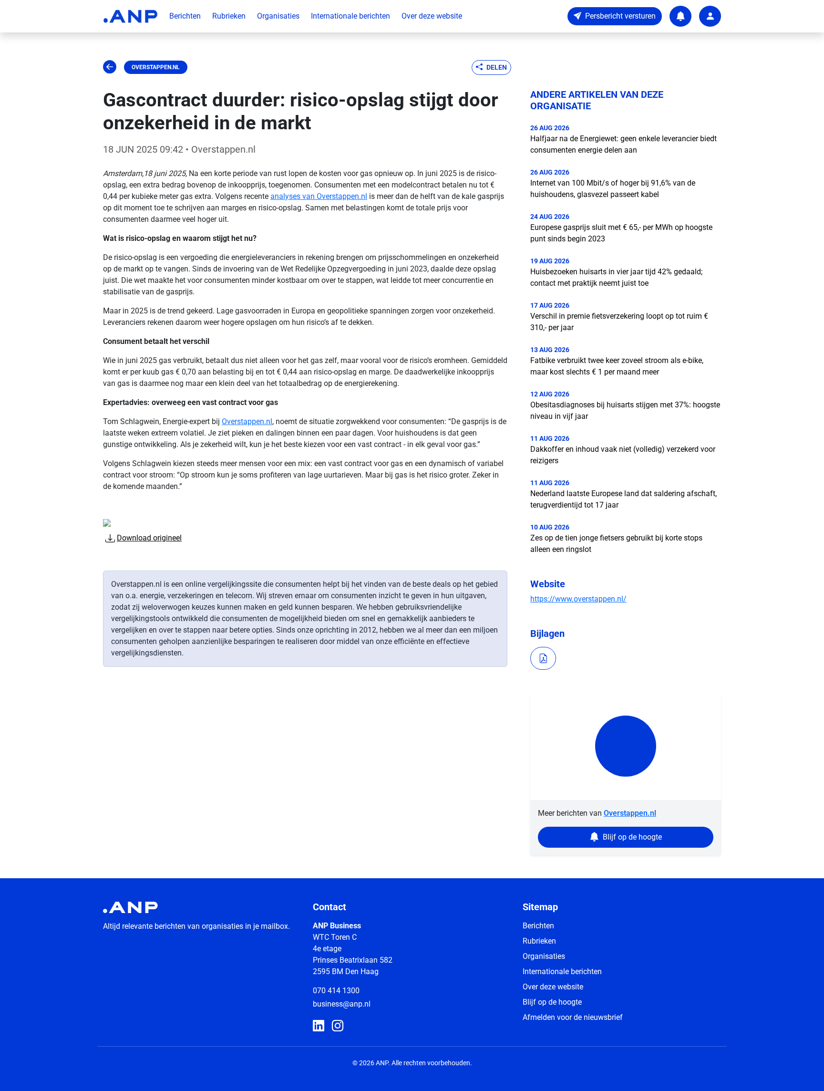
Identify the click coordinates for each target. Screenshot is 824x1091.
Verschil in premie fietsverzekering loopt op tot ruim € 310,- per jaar (619, 322)
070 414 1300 (336, 990)
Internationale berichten (350, 16)
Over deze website (432, 16)
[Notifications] (680, 16)
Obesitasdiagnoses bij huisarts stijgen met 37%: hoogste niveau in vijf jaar (625, 410)
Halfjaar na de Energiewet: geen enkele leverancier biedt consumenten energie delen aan (623, 144)
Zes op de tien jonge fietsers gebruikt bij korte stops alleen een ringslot (616, 543)
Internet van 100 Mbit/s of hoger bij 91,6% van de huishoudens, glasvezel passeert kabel (612, 188)
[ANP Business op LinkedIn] (318, 1026)
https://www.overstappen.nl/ (578, 598)
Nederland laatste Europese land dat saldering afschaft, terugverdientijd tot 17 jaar (623, 499)
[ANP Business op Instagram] (337, 1026)
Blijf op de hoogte (552, 1002)
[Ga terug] (109, 67)
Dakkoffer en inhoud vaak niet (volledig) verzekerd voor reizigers (622, 455)
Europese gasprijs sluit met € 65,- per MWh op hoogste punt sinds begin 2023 (621, 233)
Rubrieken (229, 16)
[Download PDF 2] (543, 658)
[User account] (710, 16)
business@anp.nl (342, 1003)
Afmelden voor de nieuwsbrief (573, 1017)
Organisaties (278, 16)
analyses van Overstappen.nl (318, 196)
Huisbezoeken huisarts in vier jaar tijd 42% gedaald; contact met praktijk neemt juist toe (616, 277)
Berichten (185, 16)
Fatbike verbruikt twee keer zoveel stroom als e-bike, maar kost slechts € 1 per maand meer (616, 366)
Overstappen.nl (156, 67)
